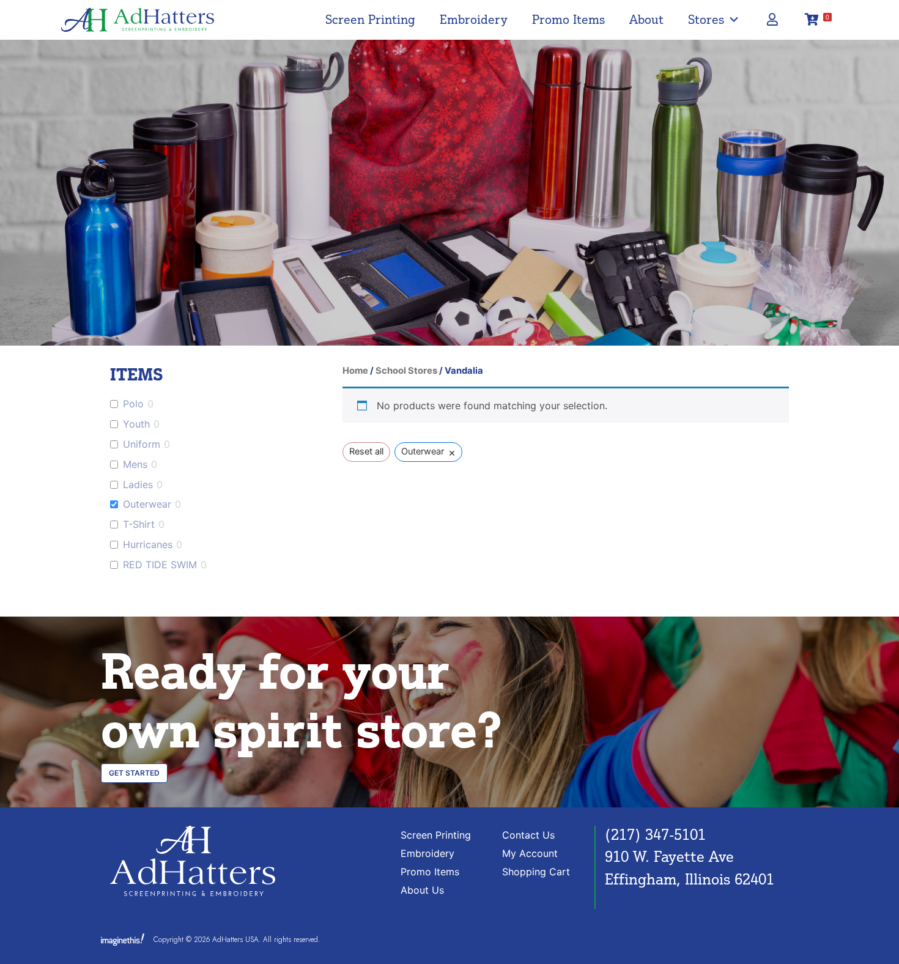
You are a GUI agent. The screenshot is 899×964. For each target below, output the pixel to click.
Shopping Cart (536, 872)
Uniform (141, 444)
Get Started (134, 772)
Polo (133, 404)
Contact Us (528, 835)
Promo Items (568, 19)
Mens (135, 464)
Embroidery (474, 19)
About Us (422, 890)
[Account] (772, 19)
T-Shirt (139, 524)
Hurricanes (147, 544)
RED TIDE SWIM (160, 564)
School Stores (406, 370)
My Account (530, 853)
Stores (706, 19)
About (646, 19)
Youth (136, 424)
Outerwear (147, 504)
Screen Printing (370, 19)
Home (355, 370)
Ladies (138, 484)
